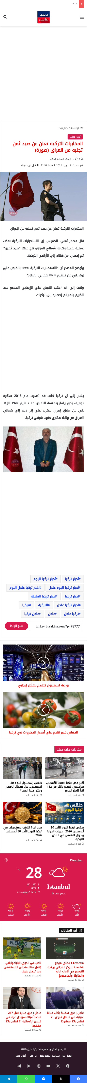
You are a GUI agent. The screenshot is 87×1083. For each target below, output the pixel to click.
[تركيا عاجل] (43, 17)
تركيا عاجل (71, 614)
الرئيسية (75, 128)
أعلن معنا (21, 1055)
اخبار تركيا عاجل (68, 605)
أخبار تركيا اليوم (45, 579)
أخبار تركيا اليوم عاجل (64, 587)
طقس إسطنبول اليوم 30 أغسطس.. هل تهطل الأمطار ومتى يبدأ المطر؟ (24, 786)
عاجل (51, 614)
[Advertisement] (43, 74)
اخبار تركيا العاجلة (43, 596)
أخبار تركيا (63, 128)
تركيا (25, 605)
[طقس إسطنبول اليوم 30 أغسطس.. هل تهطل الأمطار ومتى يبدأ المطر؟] (22, 768)
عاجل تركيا (31, 614)
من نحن (33, 1055)
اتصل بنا (67, 1055)
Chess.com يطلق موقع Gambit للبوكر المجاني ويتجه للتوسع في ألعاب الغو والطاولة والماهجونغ (66, 969)
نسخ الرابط (16, 626)
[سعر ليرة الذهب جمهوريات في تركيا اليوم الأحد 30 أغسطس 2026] (22, 813)
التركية (43, 605)
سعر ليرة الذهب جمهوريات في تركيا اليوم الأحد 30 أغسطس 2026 (22, 831)
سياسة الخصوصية (50, 1055)
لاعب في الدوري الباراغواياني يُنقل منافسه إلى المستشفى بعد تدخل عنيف (22, 967)
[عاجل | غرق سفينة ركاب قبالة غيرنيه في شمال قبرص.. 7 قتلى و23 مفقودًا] (65, 998)
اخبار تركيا (72, 596)
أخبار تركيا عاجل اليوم (25, 587)
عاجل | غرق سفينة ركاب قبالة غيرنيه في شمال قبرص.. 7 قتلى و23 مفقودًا (65, 1017)
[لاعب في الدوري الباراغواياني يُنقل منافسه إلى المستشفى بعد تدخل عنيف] (22, 948)
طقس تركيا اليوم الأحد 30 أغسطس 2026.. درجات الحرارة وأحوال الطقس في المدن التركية (65, 833)
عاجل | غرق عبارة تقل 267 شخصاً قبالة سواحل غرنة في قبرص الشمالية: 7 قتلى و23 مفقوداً (23, 1019)
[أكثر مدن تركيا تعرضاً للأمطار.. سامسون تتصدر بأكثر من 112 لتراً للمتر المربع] (64, 768)
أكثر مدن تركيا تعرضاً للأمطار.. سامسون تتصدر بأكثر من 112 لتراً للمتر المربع (65, 786)
